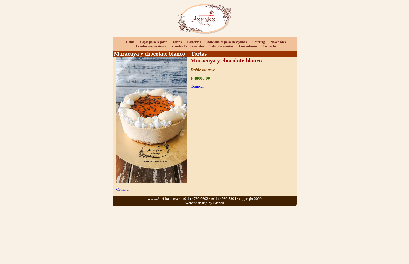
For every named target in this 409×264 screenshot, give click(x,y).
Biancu (218, 203)
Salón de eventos (221, 46)
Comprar (197, 86)
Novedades (278, 42)
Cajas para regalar (153, 42)
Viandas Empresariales (187, 46)
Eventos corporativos (151, 46)
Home (130, 42)
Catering (259, 42)
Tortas (177, 42)
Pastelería (194, 42)
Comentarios (248, 46)
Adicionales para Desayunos (227, 42)
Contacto (269, 46)
